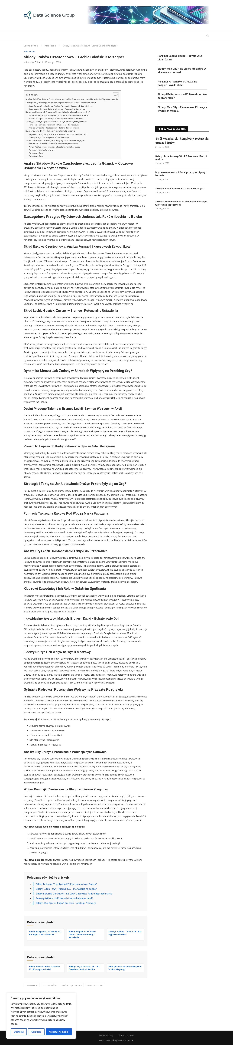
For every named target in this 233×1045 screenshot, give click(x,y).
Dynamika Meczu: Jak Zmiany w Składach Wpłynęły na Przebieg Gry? (58, 112)
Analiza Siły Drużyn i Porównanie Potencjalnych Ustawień (53, 143)
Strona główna (31, 45)
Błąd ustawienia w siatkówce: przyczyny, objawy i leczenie (180, 174)
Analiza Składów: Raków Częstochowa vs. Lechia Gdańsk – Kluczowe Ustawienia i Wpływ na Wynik (72, 99)
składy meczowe (95, 985)
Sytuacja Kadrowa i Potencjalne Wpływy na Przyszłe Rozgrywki (55, 140)
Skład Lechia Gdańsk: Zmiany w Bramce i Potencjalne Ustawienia (57, 109)
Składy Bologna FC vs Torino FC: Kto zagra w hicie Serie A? (66, 884)
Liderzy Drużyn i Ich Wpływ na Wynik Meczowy (49, 137)
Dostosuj (19, 1031)
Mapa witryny (106, 1035)
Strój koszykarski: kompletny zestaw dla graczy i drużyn (182, 140)
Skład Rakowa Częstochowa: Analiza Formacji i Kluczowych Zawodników (60, 106)
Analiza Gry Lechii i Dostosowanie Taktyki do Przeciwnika (54, 128)
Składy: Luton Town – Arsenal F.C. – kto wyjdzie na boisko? (66, 888)
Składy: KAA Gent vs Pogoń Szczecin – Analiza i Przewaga (66, 902)
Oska (37, 62)
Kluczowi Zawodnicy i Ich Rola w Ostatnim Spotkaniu (50, 131)
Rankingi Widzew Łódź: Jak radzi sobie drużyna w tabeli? (64, 898)
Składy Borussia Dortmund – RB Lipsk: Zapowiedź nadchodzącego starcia (74, 893)
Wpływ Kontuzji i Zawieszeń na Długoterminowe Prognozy (54, 147)
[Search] (207, 35)
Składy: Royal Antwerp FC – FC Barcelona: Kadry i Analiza (181, 158)
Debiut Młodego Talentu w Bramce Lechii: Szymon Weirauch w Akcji (58, 115)
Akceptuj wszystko (58, 1031)
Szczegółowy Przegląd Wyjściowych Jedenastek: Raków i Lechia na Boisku (61, 102)
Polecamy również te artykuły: (42, 150)
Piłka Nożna (50, 45)
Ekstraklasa (31, 985)
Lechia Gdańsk (49, 985)
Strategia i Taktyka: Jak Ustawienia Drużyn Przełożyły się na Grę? (56, 121)
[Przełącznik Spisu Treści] (114, 95)
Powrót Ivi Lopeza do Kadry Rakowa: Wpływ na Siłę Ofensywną (56, 118)
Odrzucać (36, 1031)
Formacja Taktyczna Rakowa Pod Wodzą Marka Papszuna (54, 125)
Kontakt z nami (126, 1035)
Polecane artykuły (36, 153)
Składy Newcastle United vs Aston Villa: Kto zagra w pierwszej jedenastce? (181, 203)
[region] (41, 1016)
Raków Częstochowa (72, 985)
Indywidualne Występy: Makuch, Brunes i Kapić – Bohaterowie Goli (58, 134)
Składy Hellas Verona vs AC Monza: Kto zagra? (179, 188)
